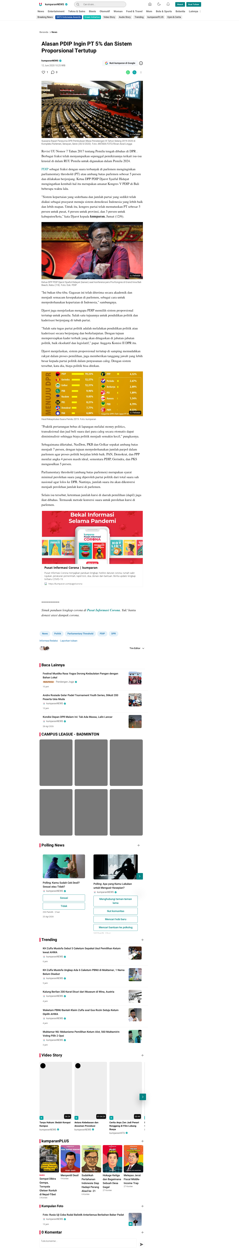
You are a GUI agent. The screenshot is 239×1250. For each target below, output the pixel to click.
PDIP (45, 169)
